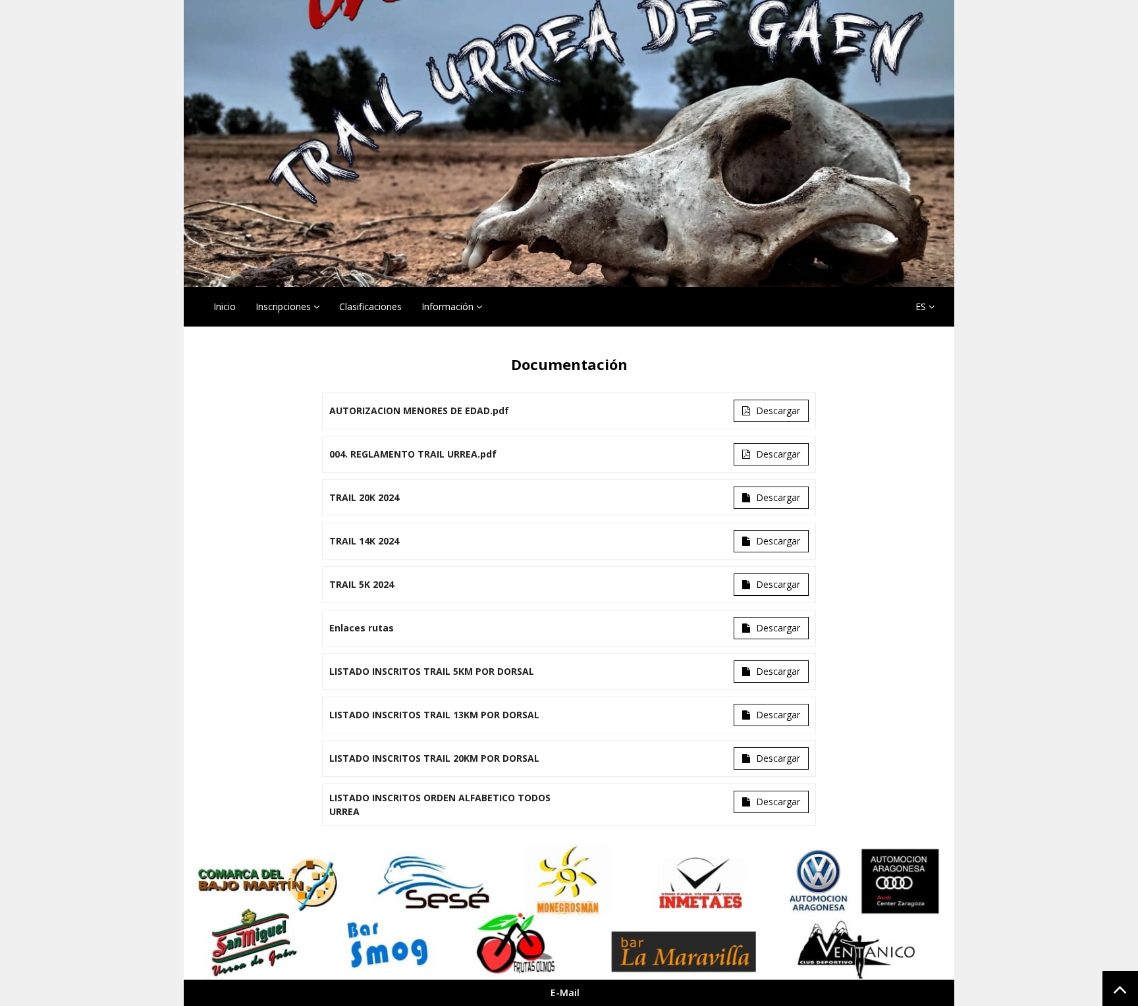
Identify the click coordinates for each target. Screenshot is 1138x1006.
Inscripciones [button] (284, 306)
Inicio (224, 306)
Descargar (776, 410)
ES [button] (922, 306)
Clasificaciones (370, 306)
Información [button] (448, 306)
